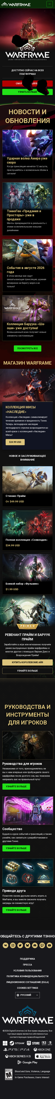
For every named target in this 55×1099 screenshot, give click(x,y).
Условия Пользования (27, 970)
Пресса (27, 964)
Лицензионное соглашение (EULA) (27, 982)
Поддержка (27, 959)
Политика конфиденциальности (27, 976)
